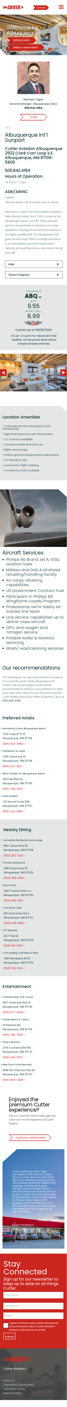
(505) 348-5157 (12, 1057)
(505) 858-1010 (13, 900)
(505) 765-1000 (12, 789)
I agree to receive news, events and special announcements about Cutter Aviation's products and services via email (33, 1326)
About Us (8, 1380)
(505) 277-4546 (12, 1012)
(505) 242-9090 (12, 811)
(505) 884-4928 (12, 1080)
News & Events (12, 1393)
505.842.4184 (33, 108)
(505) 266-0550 (13, 878)
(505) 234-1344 (13, 968)
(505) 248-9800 (13, 923)
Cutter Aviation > (15, 1369)
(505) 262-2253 (13, 855)
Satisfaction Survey (14, 1389)
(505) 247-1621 (11, 766)
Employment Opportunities (18, 1384)
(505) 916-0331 (12, 946)
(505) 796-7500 (12, 1035)
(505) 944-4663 (12, 744)
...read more (48, 1220)
